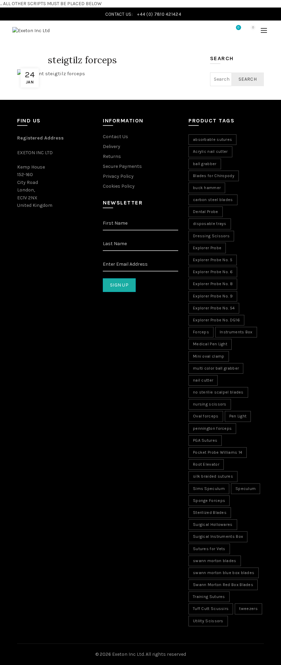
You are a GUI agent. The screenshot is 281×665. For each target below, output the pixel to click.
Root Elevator (206, 464)
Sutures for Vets (209, 548)
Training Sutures (209, 596)
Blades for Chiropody (213, 175)
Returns (112, 156)
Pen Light (238, 416)
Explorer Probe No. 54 (214, 308)
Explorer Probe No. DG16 (216, 320)
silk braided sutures (213, 476)
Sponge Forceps (209, 500)
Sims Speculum (209, 488)
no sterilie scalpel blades (218, 392)
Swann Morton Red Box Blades (223, 584)
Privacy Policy (118, 176)
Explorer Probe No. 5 (212, 259)
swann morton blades (214, 560)
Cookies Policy (119, 186)
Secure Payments (122, 166)
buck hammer (207, 187)
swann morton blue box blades (223, 572)
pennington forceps (212, 428)
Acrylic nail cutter (210, 151)
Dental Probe (205, 211)
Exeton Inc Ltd (128, 654)
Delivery (111, 146)
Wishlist (238, 27)
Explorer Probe (207, 247)
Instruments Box (236, 332)
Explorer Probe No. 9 (213, 296)
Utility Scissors (208, 621)
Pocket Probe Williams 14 (217, 452)
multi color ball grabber (216, 368)
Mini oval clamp (208, 356)
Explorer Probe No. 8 (213, 283)
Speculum (245, 488)
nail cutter (203, 380)
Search (248, 79)
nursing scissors (210, 404)
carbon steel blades (213, 199)
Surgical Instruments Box (218, 536)
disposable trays (210, 223)
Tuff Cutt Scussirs (211, 608)
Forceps (201, 332)
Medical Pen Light (210, 344)
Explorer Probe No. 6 (213, 271)
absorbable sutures (212, 139)
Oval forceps (206, 416)
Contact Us (115, 136)
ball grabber (205, 163)
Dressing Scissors (211, 236)
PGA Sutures (205, 440)
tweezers (248, 608)
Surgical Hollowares (213, 524)
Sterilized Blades (210, 512)
